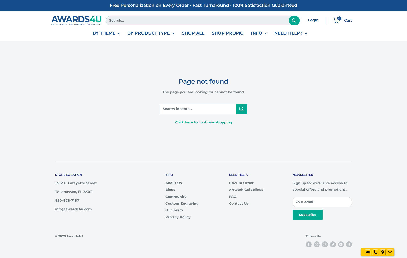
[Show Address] (382, 252)
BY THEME (104, 33)
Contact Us (239, 203)
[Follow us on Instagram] (325, 244)
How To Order (241, 183)
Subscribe (307, 215)
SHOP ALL (193, 33)
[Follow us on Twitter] (317, 244)
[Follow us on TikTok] (349, 244)
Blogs (170, 190)
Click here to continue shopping (203, 122)
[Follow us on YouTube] (341, 244)
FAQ (233, 197)
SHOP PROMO (228, 33)
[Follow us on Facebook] (309, 244)
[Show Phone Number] (375, 252)
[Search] (294, 20)
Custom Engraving (182, 203)
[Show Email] (368, 252)
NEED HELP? (288, 33)
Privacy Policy (178, 217)
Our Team (174, 210)
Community (176, 197)
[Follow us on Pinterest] (333, 244)
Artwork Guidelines (246, 190)
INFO (256, 33)
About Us (173, 183)
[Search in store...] (241, 109)
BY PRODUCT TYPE (148, 33)
